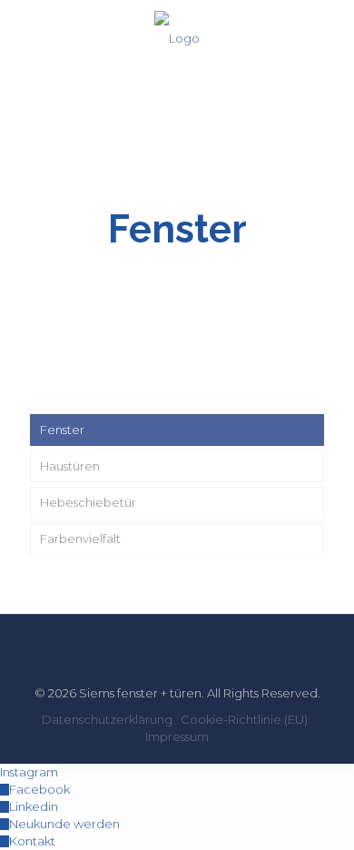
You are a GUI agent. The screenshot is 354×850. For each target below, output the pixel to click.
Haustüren (70, 466)
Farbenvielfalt (80, 538)
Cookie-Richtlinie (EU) (244, 719)
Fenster (62, 429)
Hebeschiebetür (88, 502)
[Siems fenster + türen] (177, 36)
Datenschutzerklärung (107, 719)
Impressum (177, 736)
